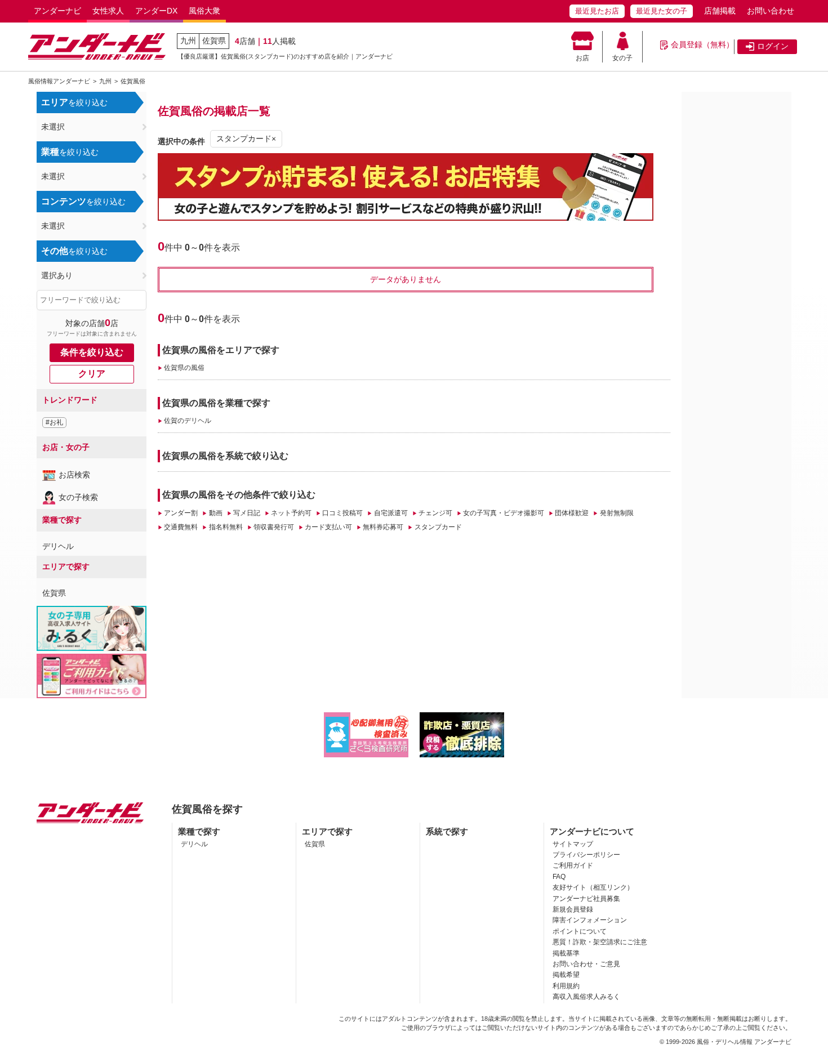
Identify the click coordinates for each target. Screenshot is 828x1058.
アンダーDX (156, 10)
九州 (188, 40)
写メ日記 (246, 513)
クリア (91, 373)
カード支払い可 (328, 527)
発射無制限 (616, 513)
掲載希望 (566, 975)
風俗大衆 (204, 10)
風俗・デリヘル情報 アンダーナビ (744, 1041)
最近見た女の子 (661, 11)
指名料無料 (225, 527)
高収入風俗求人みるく (586, 997)
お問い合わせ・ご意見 (586, 964)
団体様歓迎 (572, 513)
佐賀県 (214, 40)
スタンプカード (438, 527)
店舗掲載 (720, 10)
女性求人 (108, 10)
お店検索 (74, 474)
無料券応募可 (383, 527)
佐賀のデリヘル (187, 421)
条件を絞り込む (91, 352)
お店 (582, 58)
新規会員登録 (573, 909)
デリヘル (58, 546)
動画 (215, 513)
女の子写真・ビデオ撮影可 (503, 513)
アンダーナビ (57, 10)
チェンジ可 (435, 513)
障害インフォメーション (590, 920)
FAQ (559, 877)
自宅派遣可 (390, 513)
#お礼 (54, 422)
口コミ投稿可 (342, 513)
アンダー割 (181, 513)
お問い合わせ (770, 10)
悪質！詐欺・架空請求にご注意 (600, 942)
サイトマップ (573, 844)
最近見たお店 (597, 11)
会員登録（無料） (702, 44)
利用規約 (566, 986)
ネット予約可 (291, 513)
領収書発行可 (273, 527)
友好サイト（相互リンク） (593, 887)
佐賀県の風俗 (184, 368)
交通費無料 (181, 527)
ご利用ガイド (573, 865)
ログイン (773, 46)
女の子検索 (78, 497)
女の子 (622, 58)
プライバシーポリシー (586, 855)
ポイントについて (580, 931)
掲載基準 (566, 953)
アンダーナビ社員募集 (586, 899)
